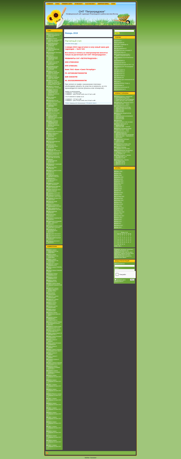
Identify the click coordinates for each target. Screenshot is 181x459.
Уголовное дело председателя (124, 79)
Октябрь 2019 (119, 200)
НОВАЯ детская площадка (123, 50)
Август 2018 (119, 214)
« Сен (116, 246)
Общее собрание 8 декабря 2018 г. (53, 134)
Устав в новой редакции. (54, 237)
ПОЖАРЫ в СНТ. (52, 128)
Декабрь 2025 (119, 177)
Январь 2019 (119, 210)
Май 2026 (118, 173)
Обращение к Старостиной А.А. (53, 179)
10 (124, 238)
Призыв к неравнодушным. (52, 160)
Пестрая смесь (52, 214)
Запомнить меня (121, 280)
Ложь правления (52, 211)
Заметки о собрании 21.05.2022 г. (53, 87)
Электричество (120, 89)
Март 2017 (119, 227)
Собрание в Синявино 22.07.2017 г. (54, 195)
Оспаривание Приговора (54, 52)
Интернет (118, 46)
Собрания (118, 77)
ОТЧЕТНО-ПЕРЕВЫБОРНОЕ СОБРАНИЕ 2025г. (53, 57)
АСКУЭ (118, 40)
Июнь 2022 (119, 188)
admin (49, 267)
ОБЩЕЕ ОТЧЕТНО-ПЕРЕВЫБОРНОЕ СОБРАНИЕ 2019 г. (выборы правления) (53, 123)
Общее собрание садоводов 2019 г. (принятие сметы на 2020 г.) (55, 117)
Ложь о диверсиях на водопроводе (53, 209)
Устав (117, 81)
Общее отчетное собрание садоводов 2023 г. (53, 77)
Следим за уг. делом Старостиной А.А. (53, 62)
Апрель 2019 (119, 204)
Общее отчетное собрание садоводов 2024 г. (53, 73)
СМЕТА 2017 (119, 73)
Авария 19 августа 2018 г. (55, 170)
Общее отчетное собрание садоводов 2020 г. (53, 110)
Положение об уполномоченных (124, 57)
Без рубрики (119, 42)
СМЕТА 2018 (119, 75)
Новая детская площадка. (52, 150)
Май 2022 (118, 190)
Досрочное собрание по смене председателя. (54, 34)
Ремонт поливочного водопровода (53, 205)
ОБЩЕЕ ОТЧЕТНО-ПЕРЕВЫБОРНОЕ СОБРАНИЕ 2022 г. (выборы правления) (53, 92)
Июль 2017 (119, 219)
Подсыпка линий (52, 201)
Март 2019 (119, 206)
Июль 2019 (119, 202)
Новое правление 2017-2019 (54, 327)
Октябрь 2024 (119, 183)
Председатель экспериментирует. (53, 145)
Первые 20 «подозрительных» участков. (53, 175)
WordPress (87, 457)
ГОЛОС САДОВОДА (121, 44)
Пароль (117, 268)
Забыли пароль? (119, 281)
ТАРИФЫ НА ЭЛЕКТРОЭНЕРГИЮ (53, 48)
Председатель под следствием (53, 101)
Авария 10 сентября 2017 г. (54, 330)
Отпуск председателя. (54, 141)
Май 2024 (118, 185)
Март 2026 (119, 175)
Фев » (120, 246)
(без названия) (52, 97)
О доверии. (51, 193)
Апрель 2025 (119, 179)
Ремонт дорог (119, 70)
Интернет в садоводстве (54, 218)
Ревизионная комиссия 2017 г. (124, 64)
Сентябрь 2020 (120, 196)
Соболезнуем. (52, 131)
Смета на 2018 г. (52, 167)
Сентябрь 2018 (120, 212)
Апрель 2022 (119, 192)
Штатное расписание (121, 87)
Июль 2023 (119, 187)
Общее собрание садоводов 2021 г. (53, 104)
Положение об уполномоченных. (53, 230)
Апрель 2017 (119, 225)
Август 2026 (119, 171)
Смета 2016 (51, 236)
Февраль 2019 (119, 208)
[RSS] (47, 453)
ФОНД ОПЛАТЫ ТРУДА (122, 83)
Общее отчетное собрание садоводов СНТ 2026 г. (55, 40)
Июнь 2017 (119, 221)
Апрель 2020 (119, 198)
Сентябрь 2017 (120, 216)
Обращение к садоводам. (55, 164)
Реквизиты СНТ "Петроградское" (77, 103)
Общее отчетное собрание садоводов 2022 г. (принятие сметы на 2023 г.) (54, 82)
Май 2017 (118, 223)
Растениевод (93, 457)
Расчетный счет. (52, 138)
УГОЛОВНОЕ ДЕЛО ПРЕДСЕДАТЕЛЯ (53, 44)
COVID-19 (50, 113)
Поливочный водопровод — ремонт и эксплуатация (123, 55)
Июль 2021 (119, 194)
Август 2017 (119, 217)
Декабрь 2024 (119, 181)
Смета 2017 (51, 234)
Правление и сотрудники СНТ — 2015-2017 (54, 222)
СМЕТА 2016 (119, 71)
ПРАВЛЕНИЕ (119, 60)
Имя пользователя (120, 263)
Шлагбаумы (119, 85)
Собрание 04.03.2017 (54, 241)
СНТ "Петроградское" (92, 11)
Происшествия (120, 62)
